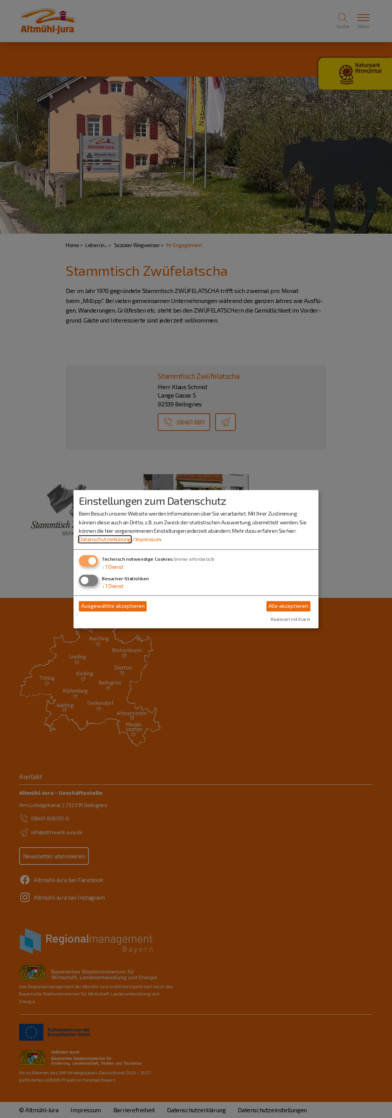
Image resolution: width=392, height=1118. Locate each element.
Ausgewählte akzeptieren (113, 606)
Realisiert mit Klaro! (290, 619)
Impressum (148, 539)
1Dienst (113, 566)
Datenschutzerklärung (105, 539)
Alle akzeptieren (288, 606)
